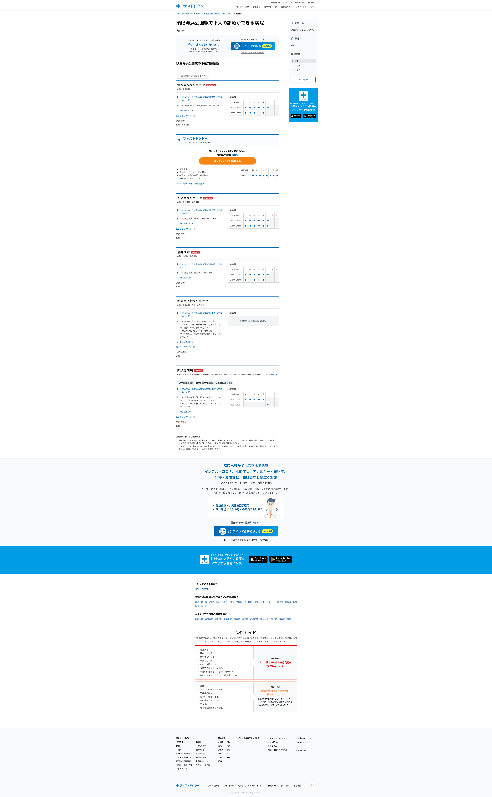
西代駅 (274, 619)
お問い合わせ (299, 3)
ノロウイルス (215, 601)
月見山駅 (199, 619)
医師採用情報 (301, 750)
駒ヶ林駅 (264, 619)
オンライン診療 (242, 6)
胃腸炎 (239, 601)
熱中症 (280, 601)
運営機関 (311, 3)
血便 (295, 601)
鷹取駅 (218, 619)
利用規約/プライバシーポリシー (251, 785)
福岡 (228, 757)
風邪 (197, 601)
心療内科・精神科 (183, 753)
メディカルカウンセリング (249, 738)
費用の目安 (264, 540)
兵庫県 (198, 14)
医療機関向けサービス (305, 738)
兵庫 (228, 746)
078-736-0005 (186, 277)
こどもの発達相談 (183, 757)
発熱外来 (179, 742)
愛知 (220, 761)
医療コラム (272, 746)
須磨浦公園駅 (285, 619)
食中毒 (204, 601)
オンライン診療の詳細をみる (227, 160)
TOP (177, 14)
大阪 (228, 742)
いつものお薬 (201, 746)
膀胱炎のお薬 (201, 757)
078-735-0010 (186, 223)
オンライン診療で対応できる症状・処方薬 (240, 540)
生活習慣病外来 (202, 761)
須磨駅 (237, 619)
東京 (220, 746)
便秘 (250, 601)
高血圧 (204, 606)
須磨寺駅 (227, 619)
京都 (228, 749)
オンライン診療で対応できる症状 (252, 52)
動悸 (197, 606)
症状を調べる (286, 6)
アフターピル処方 (203, 765)
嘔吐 (256, 601)
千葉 (220, 757)
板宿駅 (245, 619)
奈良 (228, 753)
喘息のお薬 (200, 753)
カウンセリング (270, 6)
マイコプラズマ (267, 601)
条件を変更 (303, 79)
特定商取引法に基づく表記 (279, 785)
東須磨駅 (209, 619)
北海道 (220, 742)
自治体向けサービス (304, 742)
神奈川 (220, 749)
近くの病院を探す (187, 14)
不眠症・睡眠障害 (183, 761)
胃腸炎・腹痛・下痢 (184, 765)
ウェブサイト (186, 115)
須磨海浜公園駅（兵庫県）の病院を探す (216, 14)
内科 (197, 588)
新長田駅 (254, 619)
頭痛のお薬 (200, 749)
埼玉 (220, 753)
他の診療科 (270, 374)
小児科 (179, 749)
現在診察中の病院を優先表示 (194, 76)
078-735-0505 (186, 341)
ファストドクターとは (305, 6)
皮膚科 (198, 742)
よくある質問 (287, 3)
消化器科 (205, 588)
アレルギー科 (181, 769)
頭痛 (232, 601)
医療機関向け (275, 3)
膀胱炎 (288, 601)
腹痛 (225, 601)
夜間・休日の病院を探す (278, 749)
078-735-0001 (186, 411)
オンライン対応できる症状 (192, 183)
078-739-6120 (186, 110)
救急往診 (256, 6)
